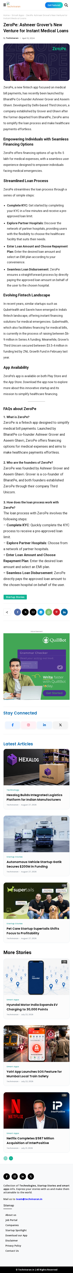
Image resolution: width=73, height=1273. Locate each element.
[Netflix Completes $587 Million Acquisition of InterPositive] (36, 1110)
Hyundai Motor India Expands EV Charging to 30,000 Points (32, 1007)
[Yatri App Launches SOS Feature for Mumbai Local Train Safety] (36, 1043)
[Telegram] (41, 612)
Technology (13, 790)
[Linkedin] (64, 612)
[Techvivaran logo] (14, 5)
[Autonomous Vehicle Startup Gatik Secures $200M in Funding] (36, 834)
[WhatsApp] (48, 612)
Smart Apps (18, 15)
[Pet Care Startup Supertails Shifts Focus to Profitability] (36, 901)
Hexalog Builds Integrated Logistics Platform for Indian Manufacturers (34, 797)
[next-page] (11, 1158)
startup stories (15, 597)
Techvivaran (12, 38)
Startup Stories (15, 857)
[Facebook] (17, 612)
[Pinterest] (56, 612)
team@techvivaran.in (29, 1199)
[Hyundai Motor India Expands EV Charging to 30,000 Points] (36, 977)
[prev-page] (5, 1158)
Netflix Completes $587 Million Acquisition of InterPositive (30, 1140)
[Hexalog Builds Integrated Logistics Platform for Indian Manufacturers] (36, 767)
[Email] (33, 612)
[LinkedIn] (44, 725)
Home (6, 15)
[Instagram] (28, 725)
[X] (25, 612)
